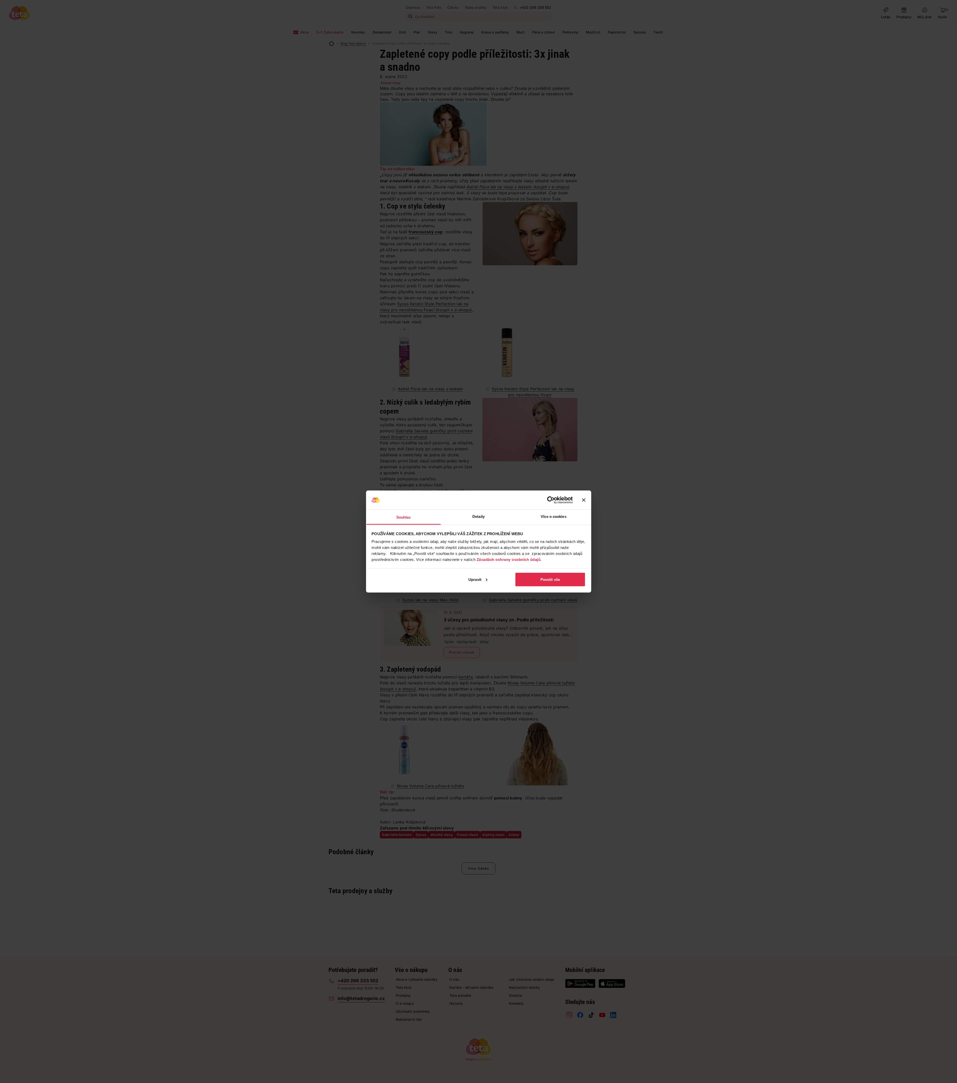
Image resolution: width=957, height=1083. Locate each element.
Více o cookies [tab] (553, 516)
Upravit (474, 579)
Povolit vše (550, 579)
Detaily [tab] (478, 516)
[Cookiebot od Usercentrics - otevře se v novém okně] (551, 500)
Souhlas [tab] (403, 517)
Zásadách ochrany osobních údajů (509, 559)
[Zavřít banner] (583, 500)
